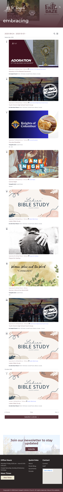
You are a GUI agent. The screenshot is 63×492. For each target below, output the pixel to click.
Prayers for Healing (14, 258)
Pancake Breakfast (14, 142)
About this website (53, 490)
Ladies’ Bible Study (14, 221)
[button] (55, 7)
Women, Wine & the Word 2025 (18, 290)
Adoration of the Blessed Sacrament (20, 71)
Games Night (13, 181)
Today (31, 412)
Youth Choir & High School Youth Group (21, 105)
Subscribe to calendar (31, 417)
